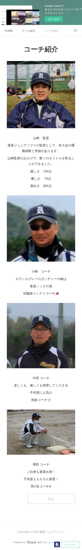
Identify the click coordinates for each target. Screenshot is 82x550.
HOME (9, 30)
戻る (51, 499)
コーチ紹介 (51, 30)
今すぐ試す (53, 19)
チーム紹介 (29, 30)
